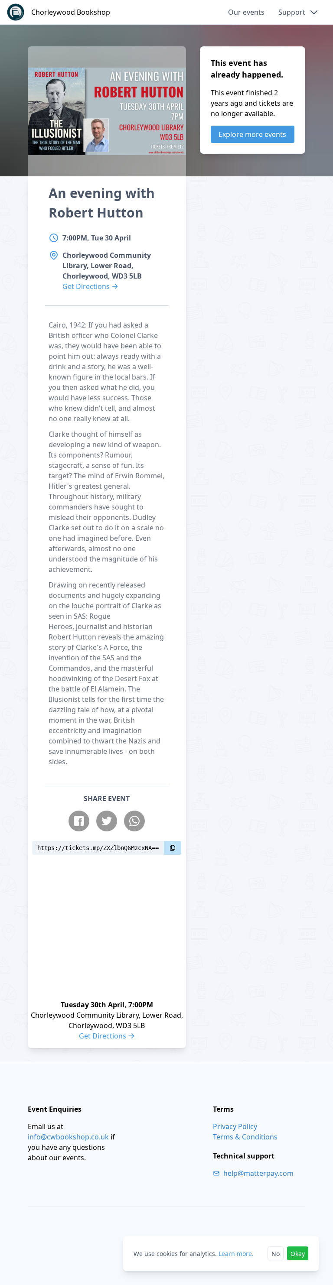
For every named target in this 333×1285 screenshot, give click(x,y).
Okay (298, 1253)
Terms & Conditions (245, 1137)
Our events (246, 12)
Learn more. (236, 1253)
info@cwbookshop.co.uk (68, 1137)
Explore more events (252, 134)
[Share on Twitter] (106, 821)
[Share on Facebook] (79, 821)
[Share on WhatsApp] (134, 821)
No (275, 1253)
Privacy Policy (235, 1126)
